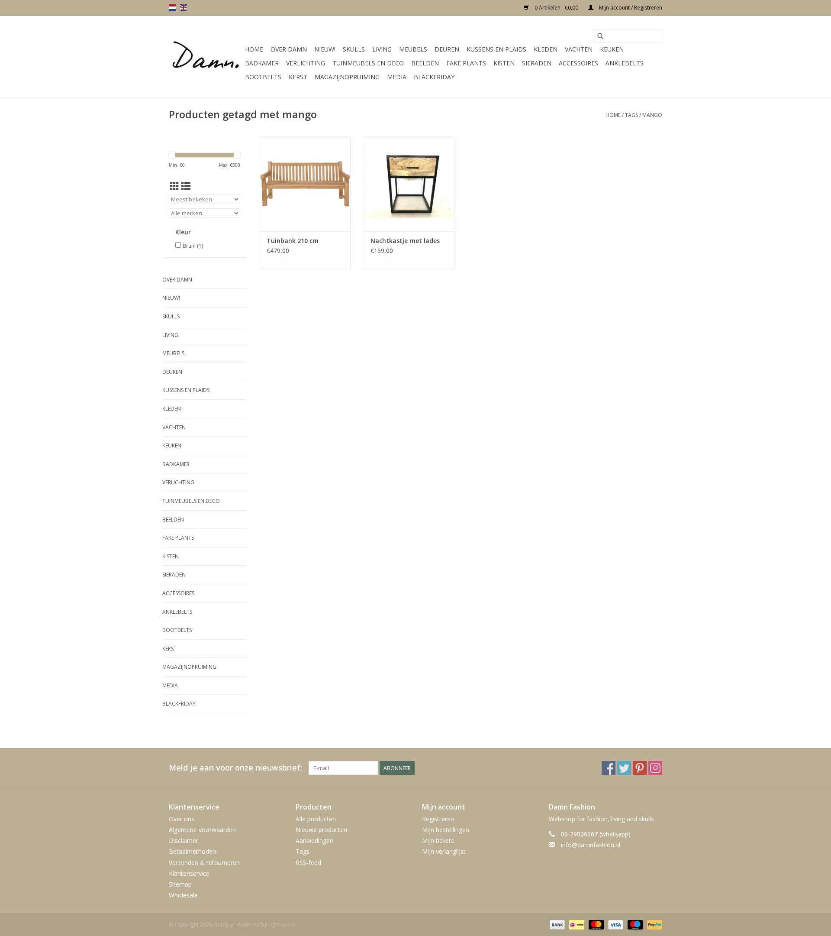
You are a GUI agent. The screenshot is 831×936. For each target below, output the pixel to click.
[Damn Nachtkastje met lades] (409, 183)
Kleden (545, 49)
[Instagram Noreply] (655, 768)
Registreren (438, 819)
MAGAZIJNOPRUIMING (347, 77)
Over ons (181, 819)
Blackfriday (434, 77)
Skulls (354, 49)
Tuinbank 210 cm (293, 240)
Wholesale (183, 895)
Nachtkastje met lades (405, 240)
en (183, 7)
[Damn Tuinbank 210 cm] (305, 183)
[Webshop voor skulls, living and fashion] (205, 57)
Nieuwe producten (321, 830)
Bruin (193, 245)
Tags (631, 115)
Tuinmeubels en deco (368, 63)
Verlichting (305, 63)
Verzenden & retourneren (204, 862)
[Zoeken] (600, 36)
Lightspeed (282, 924)
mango (652, 115)
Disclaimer (183, 840)
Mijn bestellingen (445, 830)
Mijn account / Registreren (630, 7)
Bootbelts (263, 77)
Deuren (447, 49)
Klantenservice (189, 873)
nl (172, 7)
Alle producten (316, 819)
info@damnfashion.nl (590, 845)
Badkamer (262, 63)
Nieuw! (324, 49)
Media (396, 77)
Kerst (298, 77)
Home (254, 49)
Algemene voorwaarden (202, 830)
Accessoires (578, 63)
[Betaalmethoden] (556, 924)
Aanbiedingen (314, 840)
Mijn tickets (438, 840)
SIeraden (536, 63)
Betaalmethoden (192, 851)
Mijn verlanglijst (444, 851)
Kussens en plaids (496, 49)
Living (382, 49)
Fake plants (466, 63)
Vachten (579, 49)
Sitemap (180, 884)
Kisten (504, 63)
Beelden (425, 63)
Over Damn (289, 49)
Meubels (413, 49)
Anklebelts (625, 63)
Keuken (612, 49)
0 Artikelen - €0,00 (556, 7)
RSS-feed (308, 862)
